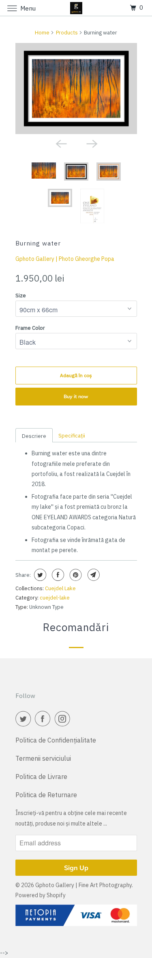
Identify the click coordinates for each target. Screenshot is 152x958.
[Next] (92, 143)
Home (42, 32)
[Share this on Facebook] (57, 575)
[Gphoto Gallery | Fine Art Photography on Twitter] (24, 718)
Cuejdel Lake (60, 588)
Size (20, 295)
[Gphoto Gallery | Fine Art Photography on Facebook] (44, 718)
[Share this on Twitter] (39, 575)
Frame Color (30, 327)
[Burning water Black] (76, 88)
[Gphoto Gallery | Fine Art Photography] (76, 8)
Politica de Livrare (41, 776)
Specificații (71, 435)
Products (67, 32)
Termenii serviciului (43, 758)
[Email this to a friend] (93, 575)
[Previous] (61, 143)
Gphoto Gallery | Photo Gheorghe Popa (64, 258)
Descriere (34, 436)
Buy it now (76, 396)
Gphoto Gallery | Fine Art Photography (83, 885)
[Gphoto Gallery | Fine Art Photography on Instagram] (64, 718)
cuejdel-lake (55, 597)
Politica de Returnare (46, 795)
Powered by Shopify (40, 895)
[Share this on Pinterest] (75, 575)
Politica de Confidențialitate (55, 740)
